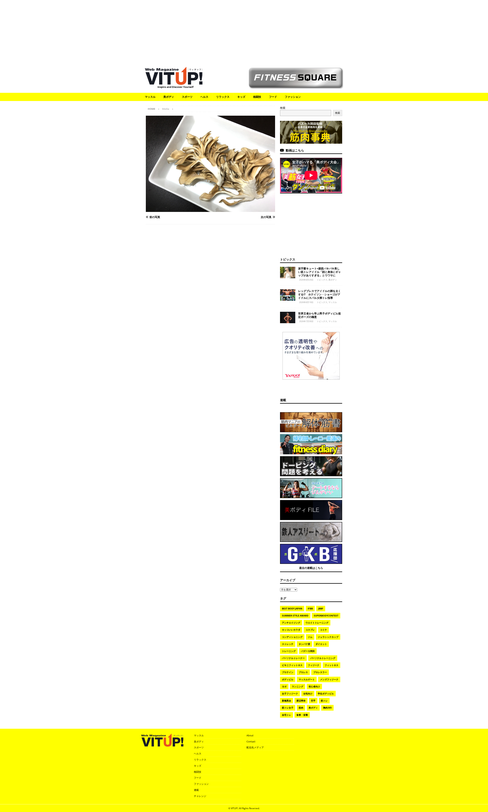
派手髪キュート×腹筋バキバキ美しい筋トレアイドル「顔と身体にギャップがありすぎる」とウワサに (319, 272)
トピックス (287, 259)
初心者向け (314, 686)
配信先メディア (255, 747)
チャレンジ (200, 796)
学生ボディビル (326, 693)
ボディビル (287, 679)
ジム (310, 637)
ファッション (293, 97)
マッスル (150, 97)
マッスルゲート (307, 679)
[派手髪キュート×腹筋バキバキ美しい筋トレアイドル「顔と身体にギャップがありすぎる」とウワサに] (287, 272)
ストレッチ (287, 644)
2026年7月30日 (306, 321)
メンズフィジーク (329, 679)
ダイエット (321, 644)
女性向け (307, 693)
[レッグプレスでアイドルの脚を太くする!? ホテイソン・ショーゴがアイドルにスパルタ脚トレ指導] (287, 295)
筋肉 (301, 707)
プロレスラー (320, 672)
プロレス (303, 672)
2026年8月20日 (306, 279)
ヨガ (284, 686)
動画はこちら (295, 150)
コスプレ (310, 629)
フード (273, 97)
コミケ (323, 629)
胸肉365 (327, 707)
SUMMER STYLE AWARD (295, 615)
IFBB (310, 608)
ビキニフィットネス (292, 665)
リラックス (223, 97)
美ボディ (168, 97)
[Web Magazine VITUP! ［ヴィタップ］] (173, 82)
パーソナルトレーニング (322, 658)
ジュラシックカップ (328, 637)
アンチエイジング (291, 622)
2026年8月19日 (306, 302)
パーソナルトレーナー (293, 658)
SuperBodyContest (326, 615)
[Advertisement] (244, 31)
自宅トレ (286, 715)
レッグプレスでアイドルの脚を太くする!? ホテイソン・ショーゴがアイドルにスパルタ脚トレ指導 (319, 294)
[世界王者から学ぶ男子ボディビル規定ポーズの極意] (287, 317)
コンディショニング (292, 637)
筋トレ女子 (287, 707)
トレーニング (289, 651)
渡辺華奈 (301, 700)
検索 (282, 108)
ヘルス (204, 97)
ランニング (297, 686)
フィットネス (331, 665)
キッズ (241, 97)
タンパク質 (304, 644)
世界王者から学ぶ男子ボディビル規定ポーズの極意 (319, 315)
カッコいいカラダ (291, 629)
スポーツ (187, 97)
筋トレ (324, 700)
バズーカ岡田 (308, 651)
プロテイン (287, 672)
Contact (250, 741)
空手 (313, 700)
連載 (283, 400)
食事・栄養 (302, 715)
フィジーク (313, 665)
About (250, 735)
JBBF (320, 608)
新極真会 (286, 700)
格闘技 (257, 97)
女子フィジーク (290, 693)
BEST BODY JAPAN (292, 608)
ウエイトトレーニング (317, 622)
